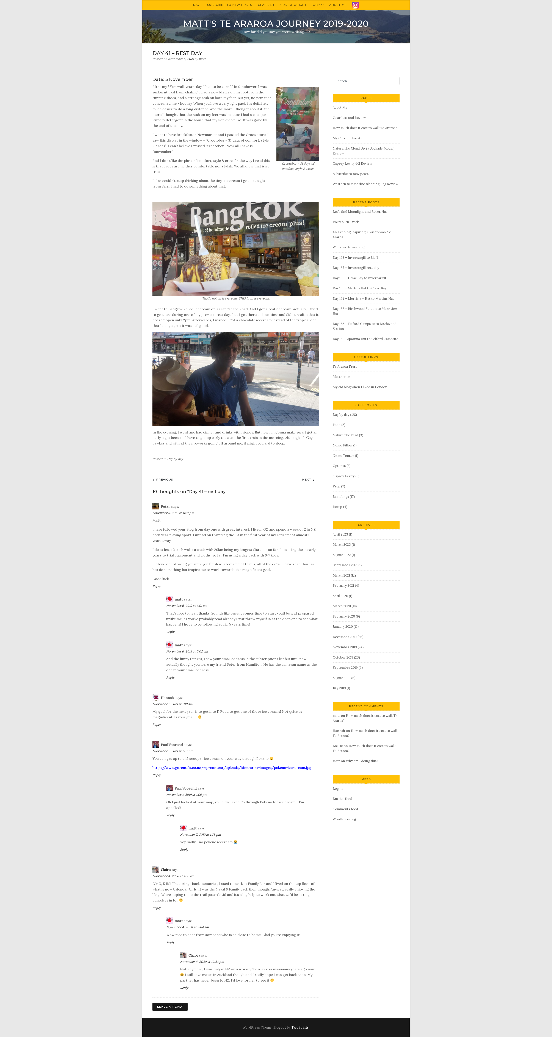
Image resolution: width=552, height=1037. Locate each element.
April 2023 (340, 534)
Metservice (341, 377)
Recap (337, 507)
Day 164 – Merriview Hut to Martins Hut (363, 298)
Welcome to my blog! (349, 247)
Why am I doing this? (362, 761)
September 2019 (345, 667)
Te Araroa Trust (345, 366)
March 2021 (341, 575)
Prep (336, 486)
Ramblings (341, 497)
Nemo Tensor (343, 456)
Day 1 (197, 4)
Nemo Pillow (342, 445)
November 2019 (345, 647)
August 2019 (341, 678)
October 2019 (343, 657)
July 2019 (339, 688)
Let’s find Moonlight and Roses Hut (360, 212)
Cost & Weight (293, 4)
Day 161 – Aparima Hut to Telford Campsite (365, 339)
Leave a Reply (170, 1006)
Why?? (318, 4)
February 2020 (344, 616)
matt (202, 59)
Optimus (339, 466)
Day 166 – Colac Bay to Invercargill (359, 278)
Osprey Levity (343, 476)
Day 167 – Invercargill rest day (356, 268)
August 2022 (342, 555)
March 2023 (342, 544)
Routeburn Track (346, 222)
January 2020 (343, 626)
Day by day (175, 459)
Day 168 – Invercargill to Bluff (355, 257)
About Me (338, 4)
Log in (338, 788)
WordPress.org (344, 819)
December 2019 (345, 637)
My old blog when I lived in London (360, 387)
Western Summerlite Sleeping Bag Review (365, 184)
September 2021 (345, 565)
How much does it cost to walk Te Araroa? (365, 128)
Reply (156, 586)
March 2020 (342, 606)
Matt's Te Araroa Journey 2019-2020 (276, 23)
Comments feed (345, 809)
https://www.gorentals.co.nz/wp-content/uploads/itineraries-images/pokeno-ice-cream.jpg (231, 767)
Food (336, 425)
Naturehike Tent (345, 435)
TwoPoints (300, 1027)
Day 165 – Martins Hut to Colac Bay (359, 288)
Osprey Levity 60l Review (352, 163)
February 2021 (343, 585)
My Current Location (349, 138)
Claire (166, 869)
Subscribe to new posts (229, 4)
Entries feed (342, 799)
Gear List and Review (349, 118)
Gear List (266, 4)
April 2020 (340, 596)
